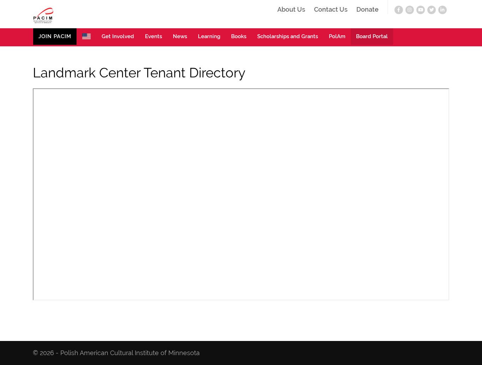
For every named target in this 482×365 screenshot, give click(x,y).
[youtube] (420, 10)
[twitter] (431, 10)
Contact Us (331, 9)
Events (153, 36)
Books (238, 36)
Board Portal (372, 36)
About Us (291, 9)
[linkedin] (442, 10)
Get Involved (118, 36)
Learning (209, 36)
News (180, 36)
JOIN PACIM (54, 36)
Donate (367, 9)
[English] (86, 37)
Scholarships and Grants (287, 36)
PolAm (337, 36)
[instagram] (409, 10)
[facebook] (398, 10)
